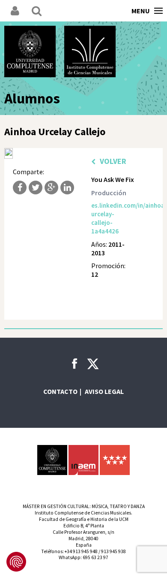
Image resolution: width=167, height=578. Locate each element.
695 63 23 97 (95, 557)
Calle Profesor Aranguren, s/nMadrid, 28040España (83, 538)
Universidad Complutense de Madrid (30, 51)
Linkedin (67, 187)
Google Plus (51, 187)
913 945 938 (113, 551)
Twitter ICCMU (92, 363)
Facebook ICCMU (74, 363)
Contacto (60, 391)
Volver (113, 161)
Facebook (20, 187)
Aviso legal (104, 391)
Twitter (35, 187)
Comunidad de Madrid (115, 460)
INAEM (83, 460)
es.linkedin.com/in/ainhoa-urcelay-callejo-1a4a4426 (112, 218)
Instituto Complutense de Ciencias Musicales (90, 51)
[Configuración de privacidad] (16, 562)
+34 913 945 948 (81, 551)
